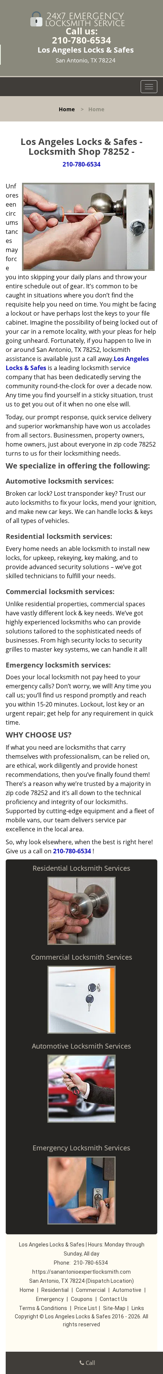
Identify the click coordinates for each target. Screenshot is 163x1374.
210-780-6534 (81, 40)
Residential (55, 1290)
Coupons (81, 1299)
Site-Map (114, 1308)
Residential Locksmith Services (81, 868)
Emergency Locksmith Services (81, 1147)
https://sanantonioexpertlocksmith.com (81, 1272)
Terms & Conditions (43, 1308)
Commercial (90, 1290)
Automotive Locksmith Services (81, 1045)
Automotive (127, 1290)
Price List (85, 1308)
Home (67, 109)
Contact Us (113, 1299)
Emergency (50, 1299)
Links (138, 1308)
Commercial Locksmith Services (81, 957)
